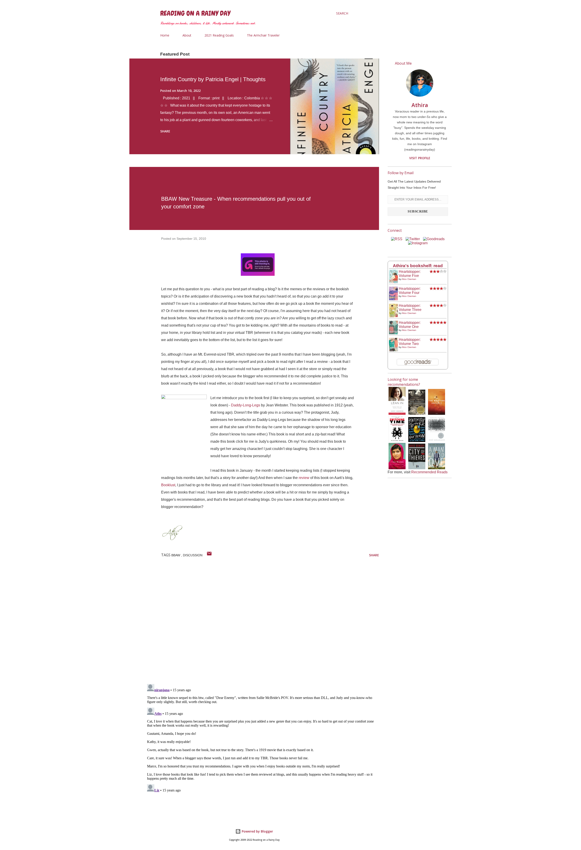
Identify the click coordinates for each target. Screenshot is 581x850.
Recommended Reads (429, 472)
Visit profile (419, 158)
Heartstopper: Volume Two (410, 342)
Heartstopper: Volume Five (410, 274)
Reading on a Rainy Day (195, 13)
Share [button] (165, 131)
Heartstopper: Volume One (410, 325)
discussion (192, 555)
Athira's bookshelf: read (418, 265)
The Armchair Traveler (263, 35)
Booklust (168, 485)
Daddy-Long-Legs (245, 405)
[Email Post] (209, 555)
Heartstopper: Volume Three (410, 308)
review (304, 478)
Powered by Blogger (257, 831)
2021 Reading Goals (219, 35)
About (186, 35)
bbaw (176, 555)
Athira (419, 105)
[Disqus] (262, 621)
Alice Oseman (409, 279)
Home (164, 35)
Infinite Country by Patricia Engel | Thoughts (213, 79)
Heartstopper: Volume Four (410, 291)
